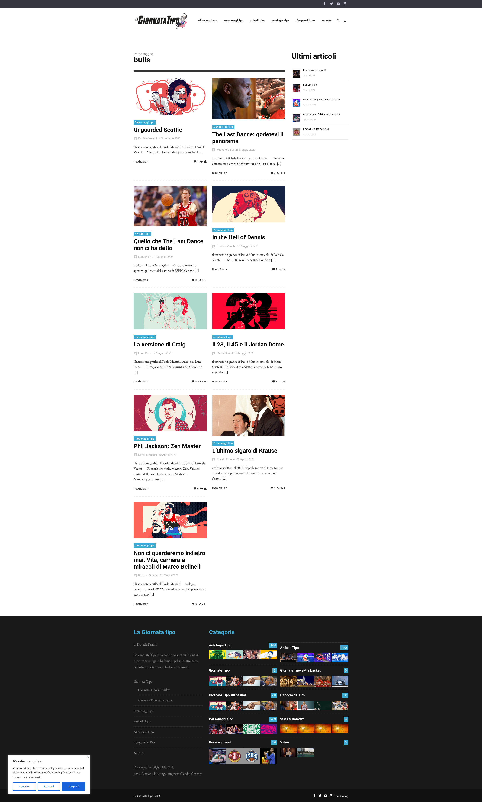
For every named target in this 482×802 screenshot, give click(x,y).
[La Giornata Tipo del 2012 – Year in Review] (340, 681)
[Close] (88, 757)
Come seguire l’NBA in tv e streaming (322, 114)
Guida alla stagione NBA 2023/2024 (321, 99)
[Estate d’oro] (340, 705)
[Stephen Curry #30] (268, 654)
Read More (140, 161)
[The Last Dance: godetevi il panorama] (288, 705)
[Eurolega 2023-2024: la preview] (322, 657)
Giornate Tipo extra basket (155, 700)
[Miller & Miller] (268, 756)
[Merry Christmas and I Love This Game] (288, 752)
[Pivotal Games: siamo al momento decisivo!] (288, 728)
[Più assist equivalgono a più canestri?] (340, 728)
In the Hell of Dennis (238, 237)
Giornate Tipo (143, 681)
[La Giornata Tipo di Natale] (305, 681)
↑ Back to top (341, 796)
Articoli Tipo (142, 233)
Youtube (139, 753)
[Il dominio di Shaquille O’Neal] (268, 729)
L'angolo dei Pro (223, 126)
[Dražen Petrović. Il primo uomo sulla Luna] (234, 729)
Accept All (73, 786)
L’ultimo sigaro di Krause (244, 450)
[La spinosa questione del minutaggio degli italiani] (305, 728)
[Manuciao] (305, 705)
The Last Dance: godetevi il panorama (247, 138)
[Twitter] (331, 4)
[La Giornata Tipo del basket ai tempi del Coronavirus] (217, 681)
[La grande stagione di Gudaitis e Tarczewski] (322, 728)
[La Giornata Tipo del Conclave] (322, 681)
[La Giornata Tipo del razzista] (251, 681)
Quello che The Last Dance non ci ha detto (168, 245)
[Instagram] (345, 4)
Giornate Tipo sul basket (154, 690)
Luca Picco (145, 353)
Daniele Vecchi (147, 138)
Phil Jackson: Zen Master (167, 446)
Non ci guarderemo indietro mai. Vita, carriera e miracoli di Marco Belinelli (169, 560)
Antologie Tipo (222, 337)
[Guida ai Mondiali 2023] (340, 657)
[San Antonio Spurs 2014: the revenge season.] (251, 654)
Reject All (49, 786)
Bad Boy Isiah (310, 85)
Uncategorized (220, 742)
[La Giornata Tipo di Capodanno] (288, 681)
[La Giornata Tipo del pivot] (234, 681)
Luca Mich (144, 257)
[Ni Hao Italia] (322, 705)
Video (284, 742)
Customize (24, 786)
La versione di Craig (160, 344)
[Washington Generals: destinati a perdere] (217, 654)
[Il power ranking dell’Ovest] (234, 756)
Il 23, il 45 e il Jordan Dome (248, 344)
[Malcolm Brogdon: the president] (251, 729)
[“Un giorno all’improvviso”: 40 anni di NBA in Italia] (234, 654)
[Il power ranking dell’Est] (251, 756)
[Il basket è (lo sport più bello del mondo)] (305, 752)
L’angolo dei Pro (144, 742)
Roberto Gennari (148, 575)
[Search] (338, 20)
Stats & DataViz (292, 719)
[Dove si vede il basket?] (288, 657)
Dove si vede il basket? (314, 70)
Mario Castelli (225, 353)
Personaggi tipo (144, 122)
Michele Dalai (225, 149)
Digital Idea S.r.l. (163, 767)
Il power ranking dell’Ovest (316, 129)
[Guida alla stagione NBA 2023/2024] (305, 657)
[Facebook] (324, 4)
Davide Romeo (226, 459)
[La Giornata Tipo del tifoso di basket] (268, 681)
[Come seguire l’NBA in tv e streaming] (217, 756)
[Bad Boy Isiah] (217, 729)
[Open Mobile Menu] (345, 20)
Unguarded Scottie (158, 129)
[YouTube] (338, 4)
